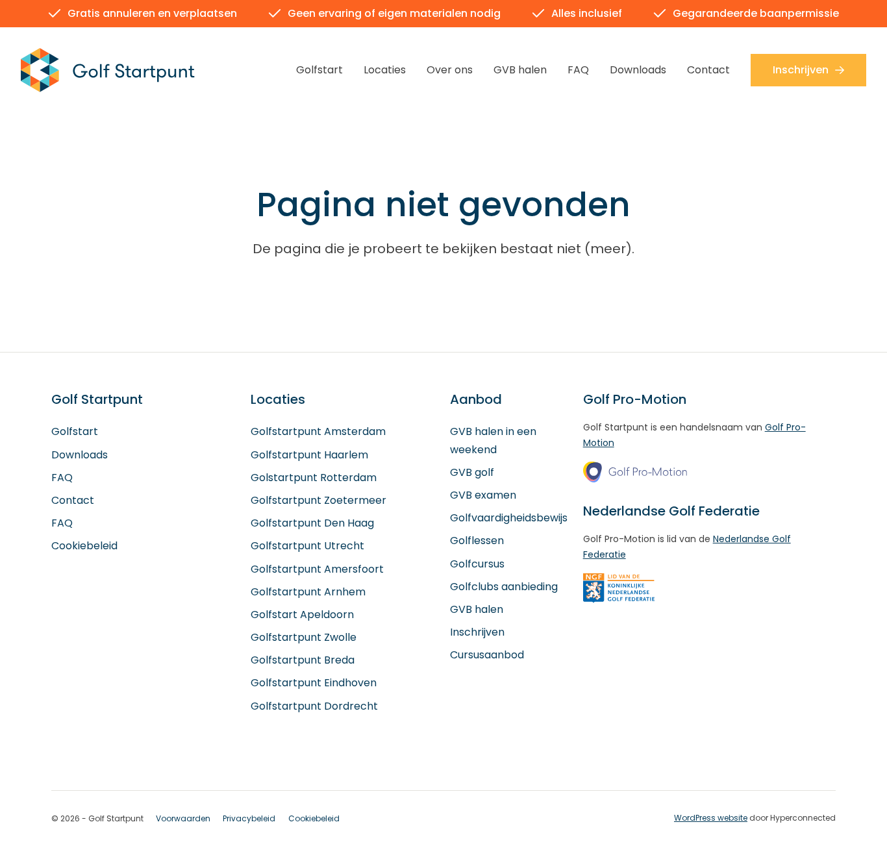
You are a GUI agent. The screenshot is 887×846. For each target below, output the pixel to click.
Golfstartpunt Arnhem (308, 591)
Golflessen (477, 540)
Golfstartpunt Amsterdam (318, 431)
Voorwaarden (183, 818)
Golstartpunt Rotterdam (314, 477)
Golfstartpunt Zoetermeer (318, 500)
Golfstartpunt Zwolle (303, 637)
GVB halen (520, 69)
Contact (708, 69)
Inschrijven (801, 69)
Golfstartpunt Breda (303, 660)
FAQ (578, 69)
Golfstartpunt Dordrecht (314, 706)
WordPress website (710, 817)
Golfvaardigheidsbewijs (509, 517)
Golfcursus (477, 563)
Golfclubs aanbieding (504, 586)
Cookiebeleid (84, 545)
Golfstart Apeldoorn (302, 614)
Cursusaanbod (487, 654)
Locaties (385, 69)
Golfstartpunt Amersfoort (317, 569)
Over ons (450, 69)
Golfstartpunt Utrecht (307, 545)
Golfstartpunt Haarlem (309, 454)
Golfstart (319, 69)
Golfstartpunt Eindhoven (314, 682)
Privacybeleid (249, 818)
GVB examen (483, 495)
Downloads (638, 69)
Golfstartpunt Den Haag (312, 523)
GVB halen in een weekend (493, 440)
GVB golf (472, 472)
